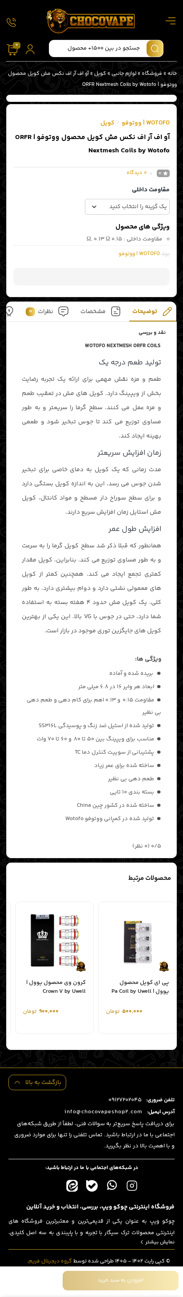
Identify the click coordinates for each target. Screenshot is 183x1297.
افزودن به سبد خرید (120, 1280)
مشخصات (93, 311)
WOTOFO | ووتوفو (146, 123)
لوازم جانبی (123, 74)
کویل (100, 74)
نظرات (41, 311)
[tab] (153, 313)
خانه (172, 74)
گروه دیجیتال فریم (50, 1261)
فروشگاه (152, 74)
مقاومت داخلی (151, 190)
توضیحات (145, 311)
